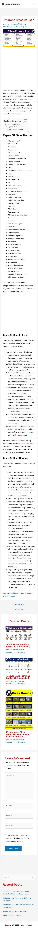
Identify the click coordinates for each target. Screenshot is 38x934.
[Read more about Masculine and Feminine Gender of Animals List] (19, 665)
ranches (30, 432)
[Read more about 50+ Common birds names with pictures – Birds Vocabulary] (19, 709)
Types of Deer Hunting (15, 129)
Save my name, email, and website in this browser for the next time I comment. (17, 838)
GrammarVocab (11, 4)
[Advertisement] (19, 70)
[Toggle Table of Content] (24, 121)
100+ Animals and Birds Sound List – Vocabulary (17, 645)
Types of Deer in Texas (15, 127)
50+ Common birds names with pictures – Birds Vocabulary (17, 734)
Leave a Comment (10, 24)
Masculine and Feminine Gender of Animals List (17, 677)
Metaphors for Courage (12, 915)
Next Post (19, 609)
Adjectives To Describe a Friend (15, 911)
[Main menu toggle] (33, 4)
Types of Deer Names (12, 124)
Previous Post (19, 604)
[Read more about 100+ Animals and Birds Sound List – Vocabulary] (19, 634)
